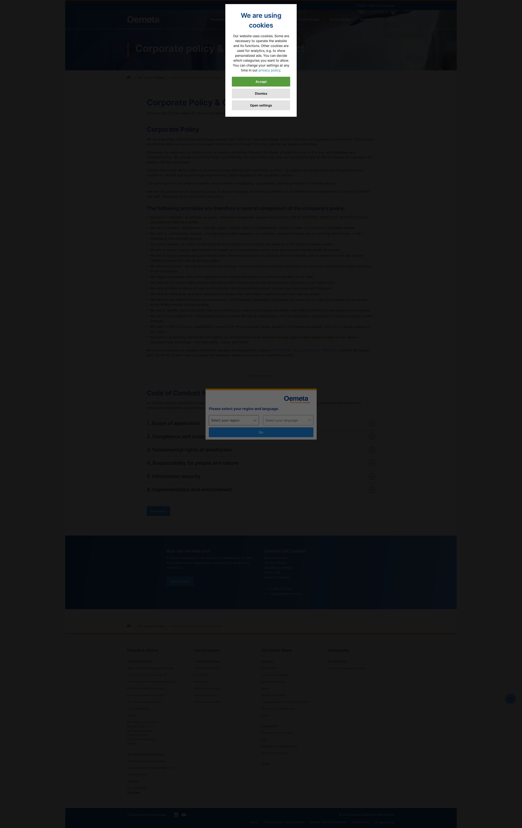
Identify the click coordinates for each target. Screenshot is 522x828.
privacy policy (269, 70)
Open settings (261, 105)
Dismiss (261, 93)
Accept (261, 82)
